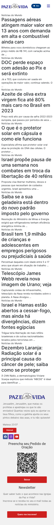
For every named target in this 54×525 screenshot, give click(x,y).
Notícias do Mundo (11, 15)
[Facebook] (5, 436)
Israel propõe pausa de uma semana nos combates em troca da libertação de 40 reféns (26, 168)
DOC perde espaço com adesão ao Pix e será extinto (23, 68)
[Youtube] (16, 436)
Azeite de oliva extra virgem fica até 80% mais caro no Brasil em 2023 (25, 102)
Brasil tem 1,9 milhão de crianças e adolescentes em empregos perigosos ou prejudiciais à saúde (26, 245)
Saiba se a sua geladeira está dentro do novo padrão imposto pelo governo (25, 205)
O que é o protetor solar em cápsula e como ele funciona (21, 133)
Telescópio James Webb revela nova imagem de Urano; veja (26, 278)
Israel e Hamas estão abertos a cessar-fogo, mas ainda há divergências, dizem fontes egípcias (26, 316)
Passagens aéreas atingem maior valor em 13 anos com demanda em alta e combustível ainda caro (26, 31)
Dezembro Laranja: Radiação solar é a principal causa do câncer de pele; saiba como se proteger (24, 359)
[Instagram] (10, 436)
